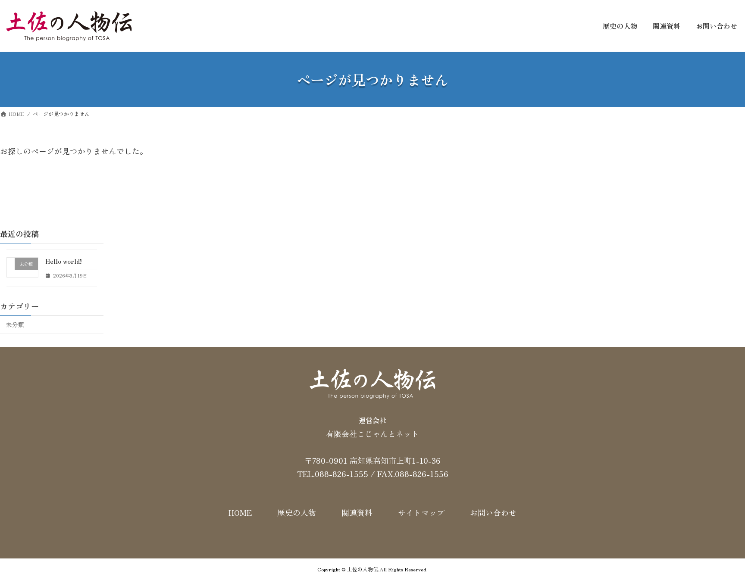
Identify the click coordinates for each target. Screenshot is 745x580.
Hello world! (63, 261)
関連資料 (356, 512)
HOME (240, 512)
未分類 (15, 324)
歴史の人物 (296, 512)
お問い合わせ (493, 512)
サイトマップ (421, 512)
